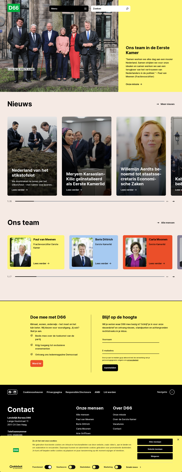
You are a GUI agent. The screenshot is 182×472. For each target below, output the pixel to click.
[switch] (71, 467)
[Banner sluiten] (178, 439)
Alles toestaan (155, 442)
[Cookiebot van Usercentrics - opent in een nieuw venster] (16, 467)
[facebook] (10, 392)
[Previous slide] (168, 201)
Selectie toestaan (155, 449)
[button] (70, 9)
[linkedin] (14, 392)
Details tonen (132, 467)
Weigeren (155, 456)
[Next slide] (172, 201)
